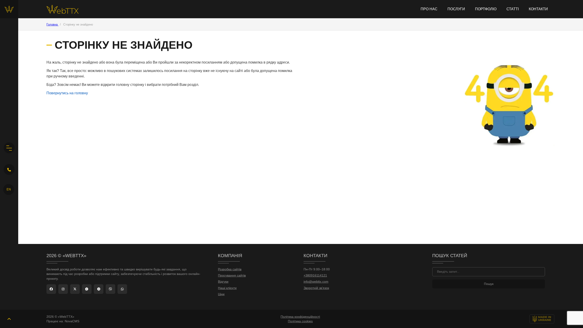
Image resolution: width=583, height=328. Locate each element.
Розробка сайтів (229, 269)
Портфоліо (485, 9)
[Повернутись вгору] (9, 319)
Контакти (538, 9)
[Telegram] (98, 289)
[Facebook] (51, 289)
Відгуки (223, 281)
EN (9, 189)
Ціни (221, 294)
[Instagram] (63, 289)
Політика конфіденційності (300, 316)
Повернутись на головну (67, 93)
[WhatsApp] (122, 289)
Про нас (429, 9)
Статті (512, 9)
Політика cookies (300, 321)
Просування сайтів (232, 275)
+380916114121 (315, 275)
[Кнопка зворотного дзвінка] (9, 169)
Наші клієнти (227, 288)
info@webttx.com (316, 281)
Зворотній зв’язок (316, 288)
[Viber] (110, 289)
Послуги (456, 9)
